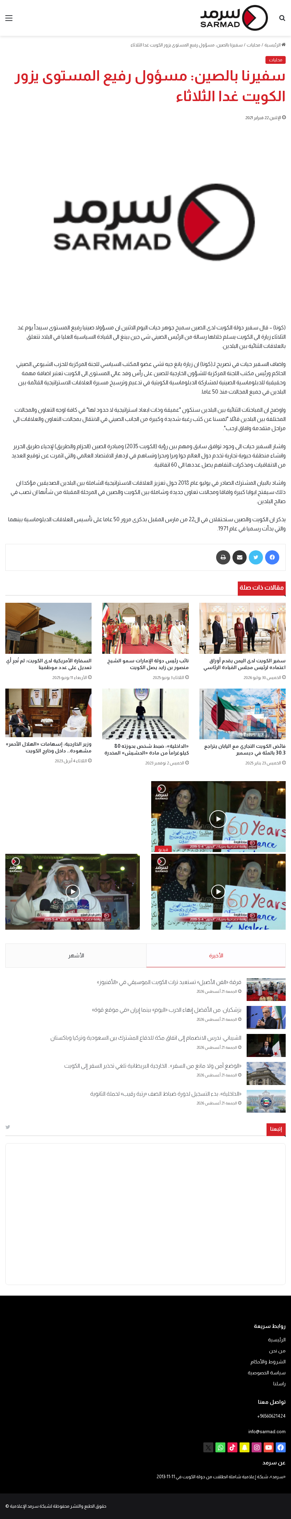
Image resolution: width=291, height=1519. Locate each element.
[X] (208, 1447)
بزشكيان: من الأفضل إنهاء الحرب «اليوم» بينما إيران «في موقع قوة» (166, 1010)
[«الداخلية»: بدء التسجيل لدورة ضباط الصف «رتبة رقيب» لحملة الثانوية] (266, 1101)
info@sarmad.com (267, 1431)
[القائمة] (8, 21)
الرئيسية (272, 45)
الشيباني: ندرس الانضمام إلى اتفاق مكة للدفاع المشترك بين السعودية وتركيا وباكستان (145, 1038)
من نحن (277, 1350)
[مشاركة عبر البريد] (239, 557)
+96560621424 (271, 1416)
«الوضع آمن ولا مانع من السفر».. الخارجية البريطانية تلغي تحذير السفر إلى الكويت (152, 1066)
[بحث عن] (282, 21)
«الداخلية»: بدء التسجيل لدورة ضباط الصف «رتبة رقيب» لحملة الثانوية (165, 1094)
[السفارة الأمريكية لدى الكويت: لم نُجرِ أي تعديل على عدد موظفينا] (48, 628)
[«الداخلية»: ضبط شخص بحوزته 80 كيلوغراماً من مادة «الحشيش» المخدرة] (145, 714)
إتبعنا (276, 1129)
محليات (253, 45)
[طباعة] (223, 557)
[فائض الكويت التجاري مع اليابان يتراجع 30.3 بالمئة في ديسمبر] (242, 714)
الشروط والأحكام (268, 1361)
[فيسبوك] (272, 557)
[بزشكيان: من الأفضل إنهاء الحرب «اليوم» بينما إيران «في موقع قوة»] (266, 1017)
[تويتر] (256, 557)
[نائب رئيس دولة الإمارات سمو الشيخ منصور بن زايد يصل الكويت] (145, 628)
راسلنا (279, 1383)
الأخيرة (216, 955)
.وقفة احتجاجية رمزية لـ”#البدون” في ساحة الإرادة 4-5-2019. (219, 937)
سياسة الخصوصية (267, 1372)
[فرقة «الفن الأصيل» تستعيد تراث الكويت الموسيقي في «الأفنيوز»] (266, 989)
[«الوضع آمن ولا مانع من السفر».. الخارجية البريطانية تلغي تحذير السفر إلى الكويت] (266, 1073)
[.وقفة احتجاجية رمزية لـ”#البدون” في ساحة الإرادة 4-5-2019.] (218, 892)
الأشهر (76, 955)
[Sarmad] (234, 18)
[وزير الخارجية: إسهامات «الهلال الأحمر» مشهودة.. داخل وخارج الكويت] (48, 713)
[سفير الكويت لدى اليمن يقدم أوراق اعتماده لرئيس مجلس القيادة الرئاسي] (242, 628)
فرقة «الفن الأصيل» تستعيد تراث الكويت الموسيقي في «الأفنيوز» (169, 982)
